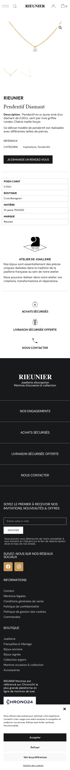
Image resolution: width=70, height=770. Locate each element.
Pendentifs (44, 147)
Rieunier (14, 98)
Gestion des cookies (33, 765)
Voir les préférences (35, 757)
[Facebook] (8, 566)
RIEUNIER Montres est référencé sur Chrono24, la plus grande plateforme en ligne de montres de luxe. (21, 686)
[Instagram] (18, 566)
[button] (64, 709)
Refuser (35, 747)
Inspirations (29, 147)
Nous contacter (35, 348)
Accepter (35, 737)
